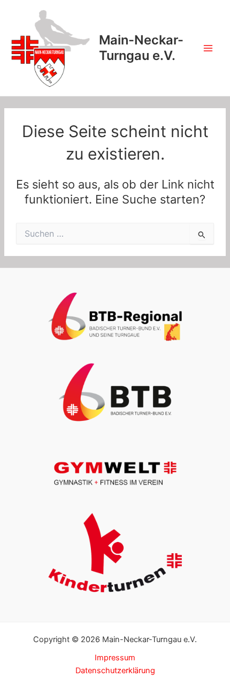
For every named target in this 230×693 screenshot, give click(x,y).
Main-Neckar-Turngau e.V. (141, 47)
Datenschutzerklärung (115, 670)
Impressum (115, 657)
